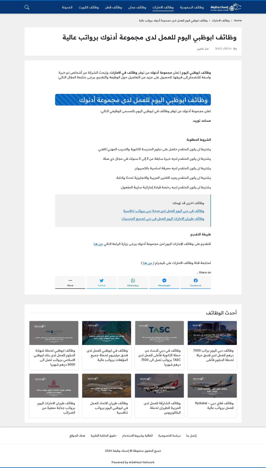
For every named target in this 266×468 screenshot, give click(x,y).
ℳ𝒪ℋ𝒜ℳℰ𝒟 (223, 48)
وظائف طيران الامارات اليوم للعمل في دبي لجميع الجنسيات (163, 218)
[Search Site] (27, 7)
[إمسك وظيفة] (225, 7)
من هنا (98, 244)
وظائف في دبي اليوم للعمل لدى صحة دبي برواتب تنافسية (163, 211)
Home (238, 20)
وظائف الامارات (221, 20)
